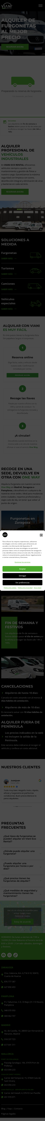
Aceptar (22, 569)
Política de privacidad (25, 588)
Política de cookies (10, 588)
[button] (41, 535)
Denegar (22, 575)
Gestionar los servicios (22, 562)
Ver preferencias (23, 582)
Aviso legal (37, 588)
